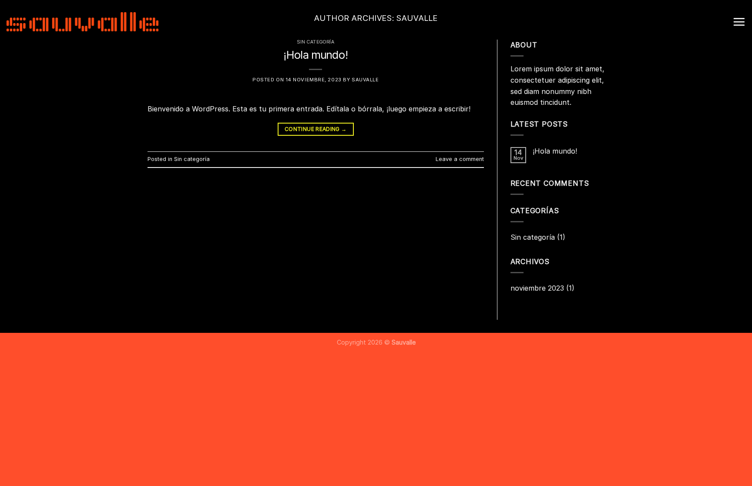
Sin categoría (192, 159)
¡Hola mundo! (315, 54)
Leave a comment (460, 159)
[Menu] (738, 22)
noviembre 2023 (537, 288)
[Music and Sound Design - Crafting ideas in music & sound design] (82, 21)
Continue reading (316, 129)
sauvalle (365, 80)
